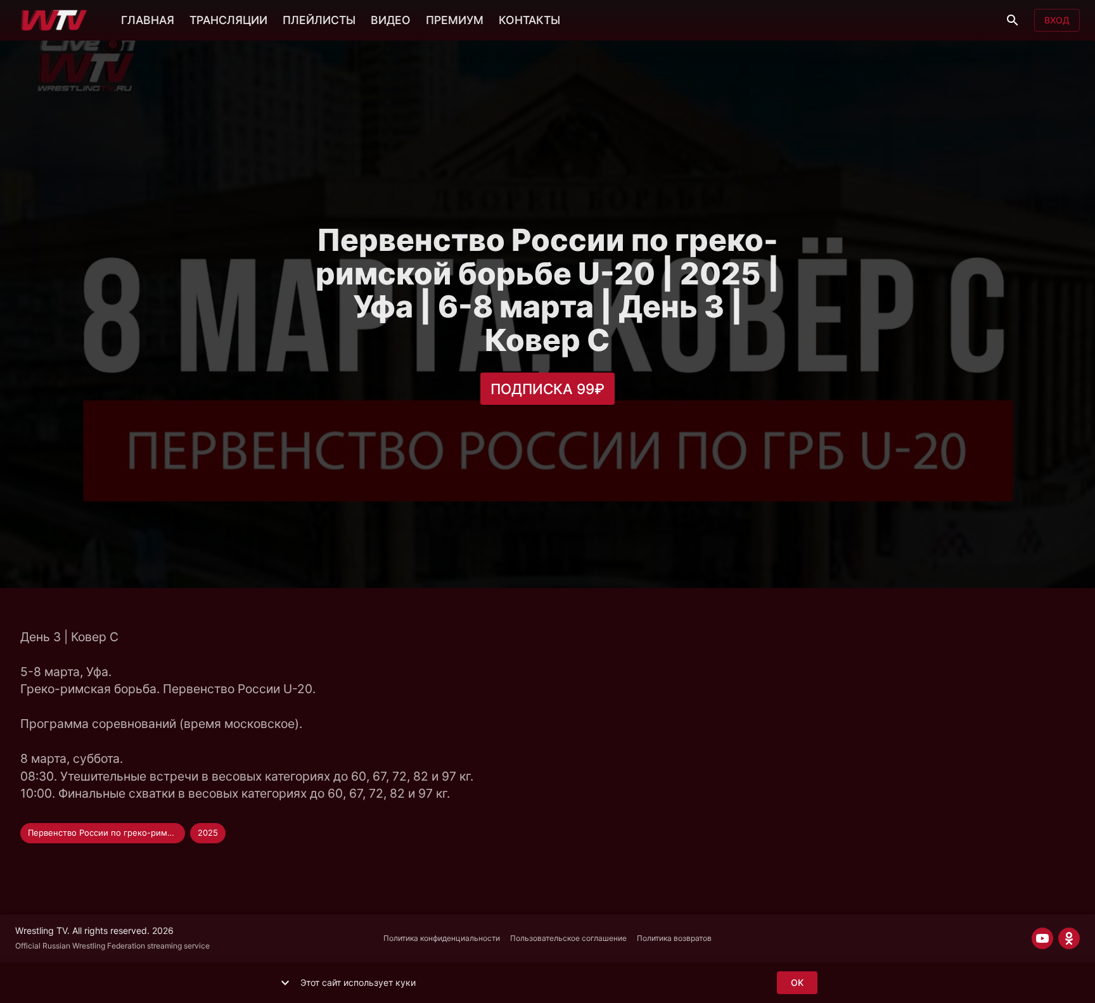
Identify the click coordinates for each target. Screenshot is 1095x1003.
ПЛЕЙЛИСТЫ (319, 20)
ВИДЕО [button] (391, 20)
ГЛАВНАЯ (147, 20)
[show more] (285, 983)
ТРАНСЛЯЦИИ (228, 20)
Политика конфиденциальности (441, 938)
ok (797, 982)
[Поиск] (1012, 20)
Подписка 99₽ (547, 388)
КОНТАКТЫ (529, 20)
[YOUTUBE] (1042, 938)
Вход (1057, 20)
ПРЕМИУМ (454, 20)
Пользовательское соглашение (568, 938)
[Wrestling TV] (54, 20)
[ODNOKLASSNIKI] (1069, 938)
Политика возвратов (674, 938)
